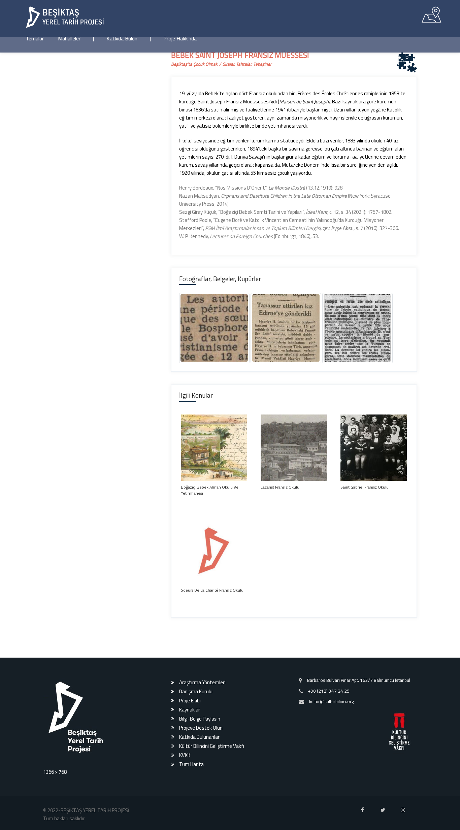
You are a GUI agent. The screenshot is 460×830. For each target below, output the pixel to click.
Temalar (35, 38)
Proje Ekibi (190, 818)
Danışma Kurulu (195, 808)
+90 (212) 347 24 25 (329, 808)
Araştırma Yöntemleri (202, 799)
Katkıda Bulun (121, 38)
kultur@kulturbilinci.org (331, 818)
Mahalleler (69, 38)
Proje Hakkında (180, 38)
